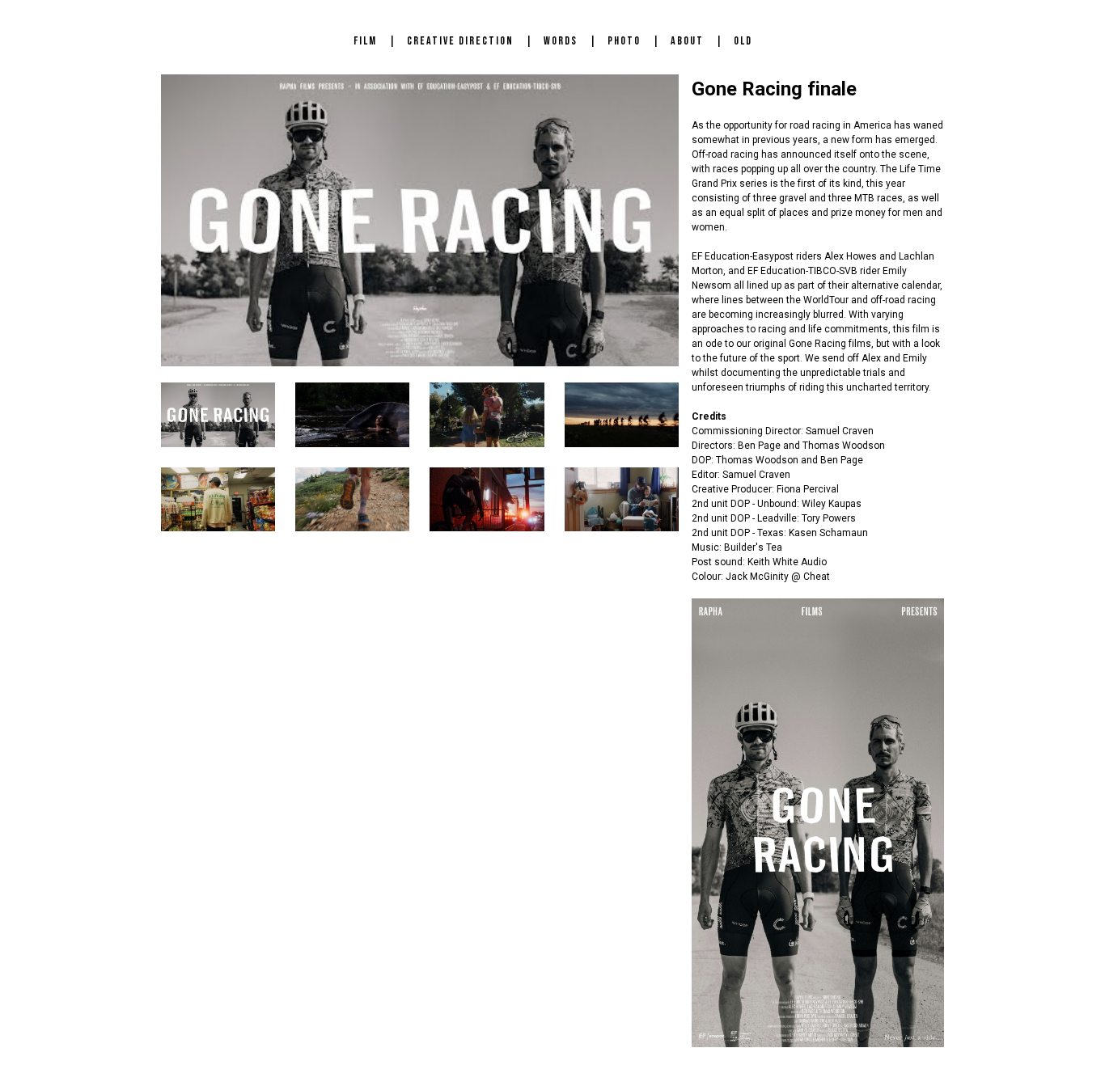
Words (561, 41)
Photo (624, 41)
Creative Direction (460, 41)
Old (743, 41)
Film (365, 41)
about (687, 41)
